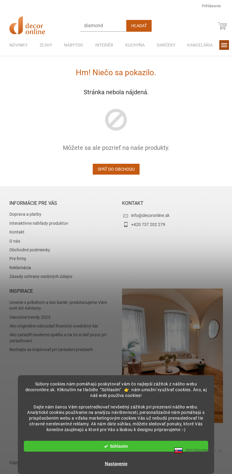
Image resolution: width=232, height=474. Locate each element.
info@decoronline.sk (148, 215)
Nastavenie (113, 463)
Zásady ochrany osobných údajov (38, 276)
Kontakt (14, 232)
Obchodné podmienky (27, 249)
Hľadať (136, 25)
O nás (12, 241)
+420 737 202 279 (146, 224)
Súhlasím (117, 446)
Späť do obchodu (113, 169)
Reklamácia (18, 267)
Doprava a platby (23, 214)
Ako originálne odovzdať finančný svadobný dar (51, 326)
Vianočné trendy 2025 (27, 317)
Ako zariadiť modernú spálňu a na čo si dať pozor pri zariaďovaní (55, 337)
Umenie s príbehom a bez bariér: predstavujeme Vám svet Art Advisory (56, 305)
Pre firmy (15, 258)
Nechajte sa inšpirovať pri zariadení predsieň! (49, 349)
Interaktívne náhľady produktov (36, 223)
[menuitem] (16, 45)
